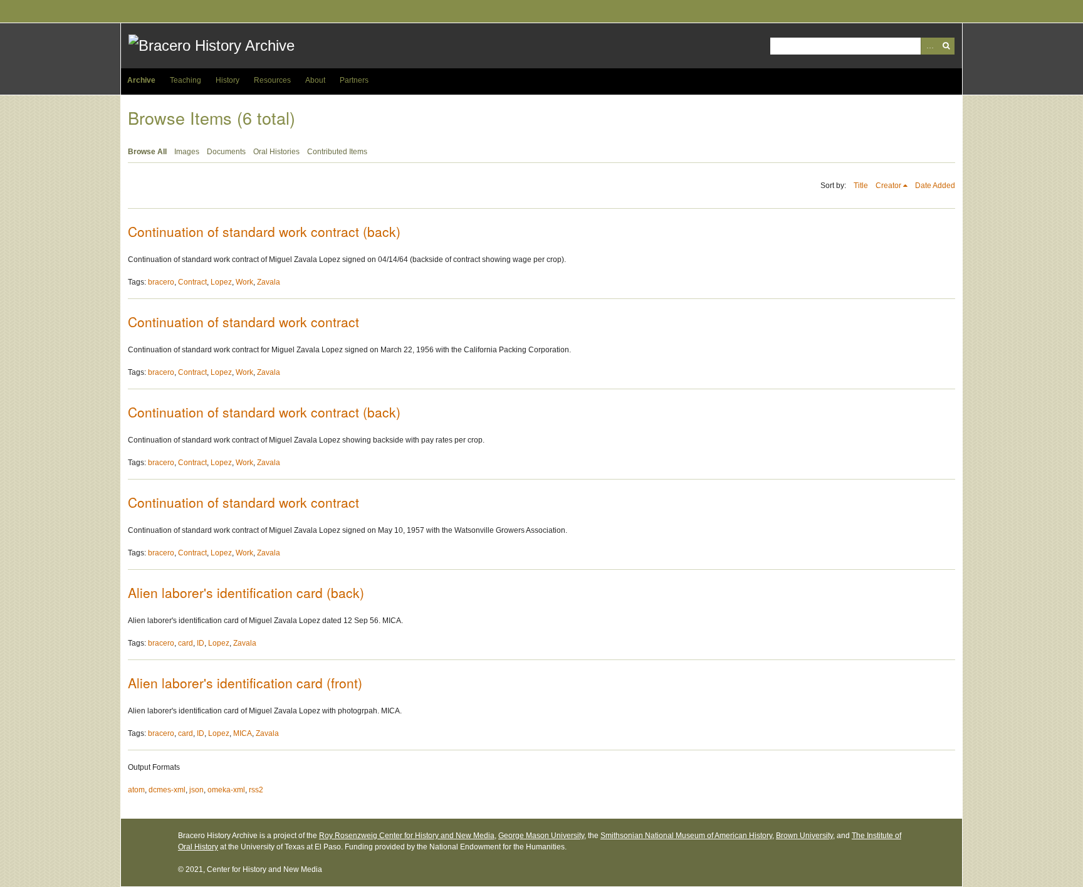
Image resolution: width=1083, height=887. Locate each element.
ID (200, 643)
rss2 (256, 789)
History (227, 80)
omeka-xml (226, 789)
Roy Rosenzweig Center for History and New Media (406, 835)
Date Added (935, 185)
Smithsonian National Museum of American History (686, 835)
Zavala (268, 282)
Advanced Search (929, 46)
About (315, 80)
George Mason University (541, 835)
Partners (354, 80)
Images (186, 151)
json (196, 789)
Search (946, 46)
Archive (141, 80)
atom (136, 789)
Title (861, 185)
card (185, 643)
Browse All (147, 151)
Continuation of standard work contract (243, 321)
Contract (192, 282)
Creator (888, 185)
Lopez (221, 282)
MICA (242, 733)
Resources (272, 80)
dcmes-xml (167, 789)
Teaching (185, 80)
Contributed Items (337, 151)
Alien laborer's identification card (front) (245, 682)
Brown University (804, 835)
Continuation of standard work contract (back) (264, 231)
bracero (161, 282)
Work (244, 282)
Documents (226, 151)
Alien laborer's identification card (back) (246, 592)
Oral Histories (276, 151)
